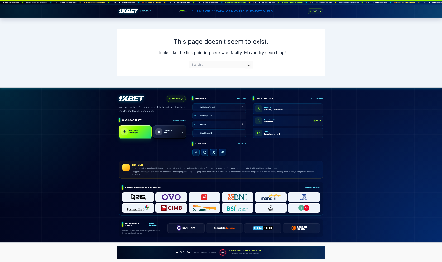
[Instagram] (204, 152)
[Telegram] (222, 152)
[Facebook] (196, 152)
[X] (213, 152)
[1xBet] (128, 11)
